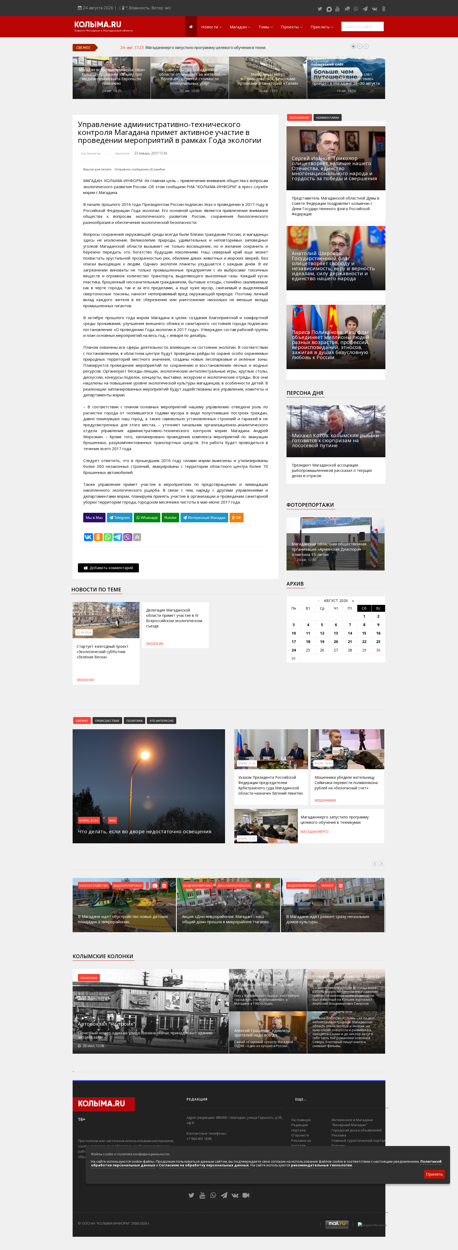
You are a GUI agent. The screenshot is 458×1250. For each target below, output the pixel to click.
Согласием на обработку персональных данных (204, 1165)
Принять (434, 1174)
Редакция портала (299, 1127)
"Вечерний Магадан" (349, 1124)
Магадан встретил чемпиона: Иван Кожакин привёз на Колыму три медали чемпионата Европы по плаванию (112, 76)
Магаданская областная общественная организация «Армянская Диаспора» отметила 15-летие (329, 549)
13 (336, 633)
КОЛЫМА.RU (97, 25)
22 (364, 641)
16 (378, 633)
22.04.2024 (84, 632)
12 (322, 633)
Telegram (121, 517)
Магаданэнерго (315, 832)
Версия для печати (97, 169)
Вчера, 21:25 (247, 763)
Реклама (339, 1135)
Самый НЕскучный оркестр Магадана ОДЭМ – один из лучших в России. (263, 1044)
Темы (263, 26)
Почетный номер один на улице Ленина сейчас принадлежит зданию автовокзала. (145, 1035)
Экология (122, 153)
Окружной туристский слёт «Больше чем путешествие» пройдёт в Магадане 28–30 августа (346, 78)
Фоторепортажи (310, 504)
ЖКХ (112, 820)
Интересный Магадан (206, 517)
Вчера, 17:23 (247, 838)
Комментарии (327, 117)
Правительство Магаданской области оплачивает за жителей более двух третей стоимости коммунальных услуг (190, 76)
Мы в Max (94, 517)
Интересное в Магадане (352, 1119)
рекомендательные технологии (321, 1165)
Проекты (290, 26)
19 (322, 641)
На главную (301, 1119)
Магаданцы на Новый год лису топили (263, 986)
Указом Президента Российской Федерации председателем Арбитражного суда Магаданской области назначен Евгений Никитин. (270, 785)
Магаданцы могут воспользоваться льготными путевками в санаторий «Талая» (268, 78)
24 (294, 650)
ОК (238, 517)
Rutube (170, 517)
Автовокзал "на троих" (106, 1023)
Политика (134, 720)
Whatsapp (149, 517)
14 (350, 633)
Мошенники (325, 800)
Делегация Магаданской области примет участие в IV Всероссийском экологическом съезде (174, 618)
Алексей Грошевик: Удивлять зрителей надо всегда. (262, 1032)
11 (308, 633)
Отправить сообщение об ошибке (139, 169)
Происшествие (107, 720)
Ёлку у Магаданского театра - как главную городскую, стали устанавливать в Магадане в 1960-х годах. (266, 999)
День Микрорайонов (234, 885)
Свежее (82, 720)
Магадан (238, 26)
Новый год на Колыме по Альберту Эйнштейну (346, 978)
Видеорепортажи (127, 885)
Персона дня (305, 393)
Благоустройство (93, 885)
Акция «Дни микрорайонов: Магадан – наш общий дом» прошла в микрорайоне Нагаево (225, 919)
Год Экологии (91, 153)
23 (378, 641)
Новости (209, 26)
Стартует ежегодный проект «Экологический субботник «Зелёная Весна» (103, 651)
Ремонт (328, 885)
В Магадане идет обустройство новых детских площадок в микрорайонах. (123, 919)
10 (294, 633)
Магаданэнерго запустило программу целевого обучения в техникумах (210, 47)
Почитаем (89, 978)
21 (350, 641)
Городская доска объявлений (357, 1130)
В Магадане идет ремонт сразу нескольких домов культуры (327, 919)
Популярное (299, 117)
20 (336, 641)
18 (308, 641)
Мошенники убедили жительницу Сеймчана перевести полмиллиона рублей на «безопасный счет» (346, 782)
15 (364, 633)
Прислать (320, 26)
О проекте (300, 1135)
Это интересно (161, 720)
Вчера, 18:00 (323, 763)
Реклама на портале (301, 1143)
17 (294, 641)
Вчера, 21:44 (89, 820)
